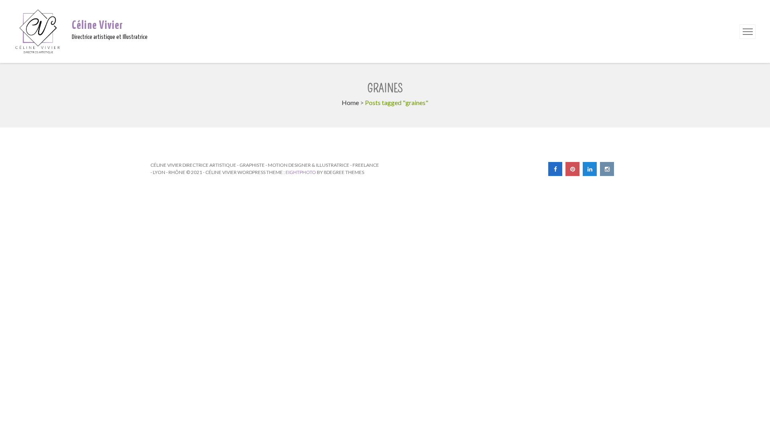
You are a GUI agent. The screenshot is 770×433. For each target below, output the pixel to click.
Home (350, 102)
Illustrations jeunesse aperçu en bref (267, 146)
